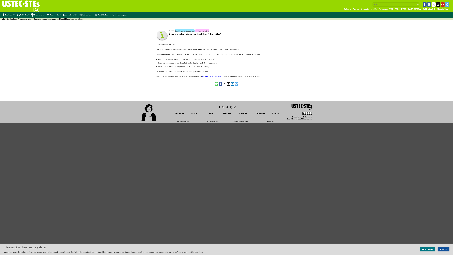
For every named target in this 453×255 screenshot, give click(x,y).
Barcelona (179, 113)
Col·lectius (24, 15)
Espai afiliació (443, 9)
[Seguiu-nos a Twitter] (434, 4)
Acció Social (54, 15)
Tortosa (275, 113)
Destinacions (39, 15)
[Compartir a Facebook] (220, 84)
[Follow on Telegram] (447, 4)
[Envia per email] (228, 84)
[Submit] (418, 4)
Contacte (365, 9)
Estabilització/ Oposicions (184, 31)
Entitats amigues (121, 15)
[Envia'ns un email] (438, 4)
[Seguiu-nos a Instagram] (429, 4)
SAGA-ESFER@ (414, 9)
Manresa (227, 113)
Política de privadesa (182, 121)
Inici (3, 19)
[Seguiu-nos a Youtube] (443, 4)
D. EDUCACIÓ (429, 9)
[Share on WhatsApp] (216, 84)
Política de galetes (212, 121)
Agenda (356, 9)
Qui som (347, 9)
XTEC (403, 9)
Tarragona (260, 113)
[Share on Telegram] (236, 84)
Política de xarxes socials (241, 121)
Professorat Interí (25, 19)
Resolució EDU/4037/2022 (212, 76)
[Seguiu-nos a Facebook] (425, 4)
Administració (70, 15)
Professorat (9, 15)
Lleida (210, 113)
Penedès (243, 113)
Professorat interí (202, 31)
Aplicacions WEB (386, 9)
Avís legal (270, 121)
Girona (194, 113)
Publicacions (87, 15)
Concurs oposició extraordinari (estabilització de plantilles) (194, 34)
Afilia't (374, 9)
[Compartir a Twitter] (224, 84)
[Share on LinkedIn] (232, 84)
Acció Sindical (103, 15)
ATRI (397, 9)
